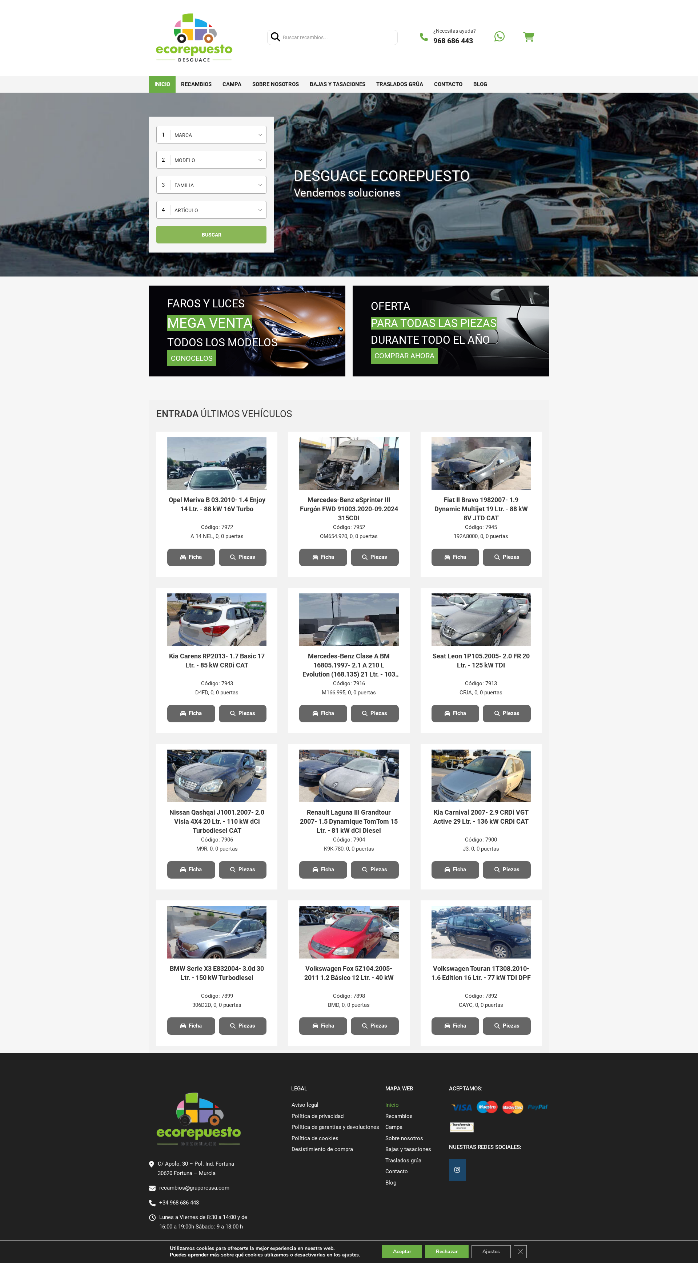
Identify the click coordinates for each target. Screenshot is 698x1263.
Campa (231, 84)
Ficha (195, 557)
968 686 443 (453, 40)
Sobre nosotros (275, 84)
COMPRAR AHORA (404, 355)
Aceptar (402, 1251)
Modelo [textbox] (184, 160)
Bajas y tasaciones (337, 84)
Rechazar (447, 1251)
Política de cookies (315, 1138)
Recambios (196, 84)
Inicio (162, 84)
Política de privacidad (318, 1116)
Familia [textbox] (184, 185)
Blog (480, 84)
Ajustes (491, 1251)
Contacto (448, 84)
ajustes (350, 1255)
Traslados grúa (399, 84)
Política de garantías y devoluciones (335, 1127)
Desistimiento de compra (322, 1149)
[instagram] (457, 1170)
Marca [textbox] (183, 135)
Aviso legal (305, 1105)
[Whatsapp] (499, 37)
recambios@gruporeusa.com (194, 1188)
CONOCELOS (192, 358)
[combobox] (211, 135)
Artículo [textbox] (186, 210)
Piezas (246, 557)
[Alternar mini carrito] (528, 37)
